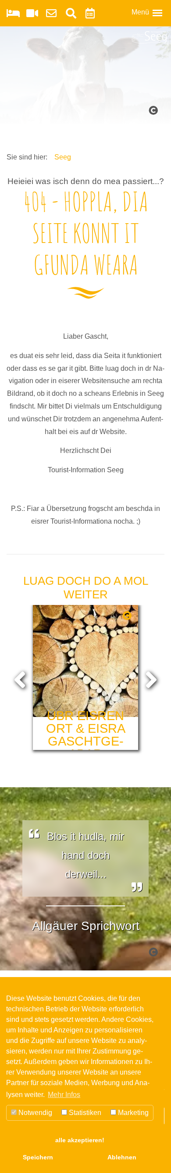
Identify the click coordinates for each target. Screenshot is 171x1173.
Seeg (62, 157)
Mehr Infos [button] (64, 1094)
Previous (19, 678)
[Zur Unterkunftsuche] (13, 14)
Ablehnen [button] (121, 1157)
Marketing (132, 1112)
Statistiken (84, 1112)
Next (151, 678)
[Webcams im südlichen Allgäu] (32, 14)
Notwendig (34, 1112)
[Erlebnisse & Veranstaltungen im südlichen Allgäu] (90, 14)
